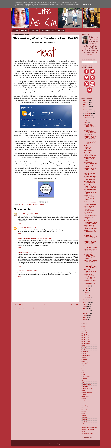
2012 (85, 319)
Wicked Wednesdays (88, 429)
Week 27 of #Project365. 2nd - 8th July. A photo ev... (90, 237)
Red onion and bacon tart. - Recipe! (88, 147)
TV (82, 425)
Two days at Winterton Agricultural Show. (90, 214)
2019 (85, 304)
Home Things (86, 376)
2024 (85, 104)
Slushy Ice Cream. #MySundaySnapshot (90, 159)
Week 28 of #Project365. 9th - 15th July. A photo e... (90, 197)
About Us (24, 30)
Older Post (73, 305)
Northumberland (87, 392)
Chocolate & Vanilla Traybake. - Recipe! (90, 246)
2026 (85, 100)
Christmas (85, 351)
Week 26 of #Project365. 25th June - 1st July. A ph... (89, 276)
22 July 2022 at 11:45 (28, 227)
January (87, 297)
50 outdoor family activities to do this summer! (90, 142)
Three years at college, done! (89, 218)
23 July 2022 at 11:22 (28, 252)
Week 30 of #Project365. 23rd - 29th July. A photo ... (90, 132)
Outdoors (84, 394)
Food (83, 365)
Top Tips (84, 421)
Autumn (84, 328)
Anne (19, 227)
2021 (85, 300)
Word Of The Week (38, 204)
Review (84, 400)
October (87, 115)
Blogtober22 (86, 343)
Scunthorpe (85, 405)
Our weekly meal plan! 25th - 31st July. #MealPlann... (90, 154)
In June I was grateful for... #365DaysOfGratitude (90, 256)
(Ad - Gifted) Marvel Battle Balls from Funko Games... (90, 251)
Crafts (84, 357)
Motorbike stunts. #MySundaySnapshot (90, 271)
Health (83, 374)
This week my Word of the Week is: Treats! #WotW (90, 138)
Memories (85, 386)
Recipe (84, 398)
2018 (85, 306)
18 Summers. (88, 150)
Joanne (20, 213)
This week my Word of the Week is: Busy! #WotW (90, 242)
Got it (95, 4)
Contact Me (34, 30)
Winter (84, 431)
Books (83, 345)
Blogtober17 (85, 337)
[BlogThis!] (41, 202)
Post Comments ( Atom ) (30, 308)
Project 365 (85, 396)
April (86, 290)
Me (83, 382)
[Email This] (40, 202)
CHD (83, 349)
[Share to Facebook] (45, 202)
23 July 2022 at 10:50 (45, 238)
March (87, 292)
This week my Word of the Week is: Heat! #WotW (90, 170)
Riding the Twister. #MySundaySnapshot (90, 232)
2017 (85, 308)
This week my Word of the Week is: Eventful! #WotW (90, 203)
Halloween (85, 372)
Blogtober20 (86, 341)
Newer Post (18, 305)
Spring (84, 411)
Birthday (84, 332)
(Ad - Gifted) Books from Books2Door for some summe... (90, 262)
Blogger (59, 444)
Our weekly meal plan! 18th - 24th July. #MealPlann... (90, 186)
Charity (84, 347)
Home (16, 30)
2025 (85, 102)
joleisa (20, 270)
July (86, 122)
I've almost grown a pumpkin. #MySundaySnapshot (90, 191)
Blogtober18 (85, 339)
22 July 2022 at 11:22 (30, 213)
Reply (19, 223)
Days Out (84, 359)
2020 (85, 302)
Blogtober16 (85, 335)
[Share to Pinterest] (47, 202)
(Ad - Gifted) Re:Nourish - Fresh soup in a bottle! (90, 222)
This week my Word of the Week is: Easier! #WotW (90, 282)
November (88, 113)
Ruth (19, 252)
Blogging (84, 334)
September (88, 117)
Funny (83, 369)
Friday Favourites (87, 367)
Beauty (84, 330)
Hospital (84, 378)
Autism (84, 326)
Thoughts (84, 419)
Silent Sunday (86, 409)
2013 (85, 317)
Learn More (87, 4)
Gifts (83, 371)
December (88, 111)
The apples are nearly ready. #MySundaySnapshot (90, 126)
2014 (85, 315)
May (86, 288)
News (83, 390)
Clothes (84, 353)
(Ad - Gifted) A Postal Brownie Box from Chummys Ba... (89, 208)
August (87, 120)
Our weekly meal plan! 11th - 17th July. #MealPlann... (90, 227)
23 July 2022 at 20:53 (30, 270)
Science (84, 404)
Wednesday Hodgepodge (89, 427)
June (86, 286)
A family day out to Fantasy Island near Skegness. (90, 178)
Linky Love (60, 30)
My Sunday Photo (87, 388)
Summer (29, 204)
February (88, 295)
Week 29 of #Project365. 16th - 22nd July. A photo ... (90, 164)
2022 (85, 109)
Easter (84, 361)
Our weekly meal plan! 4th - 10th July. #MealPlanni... (90, 266)
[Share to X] (43, 202)
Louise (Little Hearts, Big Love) (27, 238)
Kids (83, 380)
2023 (85, 107)
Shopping (85, 407)
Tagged (84, 415)
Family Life (22, 204)
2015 (85, 313)
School (84, 402)
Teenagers (85, 417)
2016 (85, 311)
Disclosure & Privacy (47, 30)
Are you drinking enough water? (89, 182)
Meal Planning (86, 384)
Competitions (86, 355)
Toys (83, 423)
